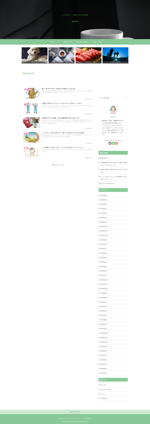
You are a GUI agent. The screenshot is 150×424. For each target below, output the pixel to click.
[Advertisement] (58, 80)
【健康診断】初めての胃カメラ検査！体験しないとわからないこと (113, 164)
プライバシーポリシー (75, 418)
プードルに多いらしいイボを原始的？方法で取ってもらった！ (113, 178)
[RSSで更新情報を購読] (116, 143)
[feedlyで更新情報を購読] (113, 143)
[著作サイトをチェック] (109, 143)
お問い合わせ (87, 418)
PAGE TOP (75, 412)
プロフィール (62, 418)
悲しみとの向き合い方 (107, 183)
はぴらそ (113, 116)
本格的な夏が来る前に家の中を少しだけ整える (113, 171)
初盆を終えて (104, 158)
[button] (126, 98)
